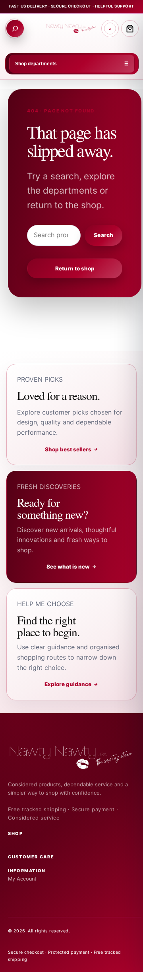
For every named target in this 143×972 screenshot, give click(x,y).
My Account (22, 879)
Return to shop (75, 268)
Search (103, 235)
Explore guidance (71, 684)
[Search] (15, 28)
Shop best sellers (72, 449)
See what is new (71, 566)
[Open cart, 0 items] (130, 28)
